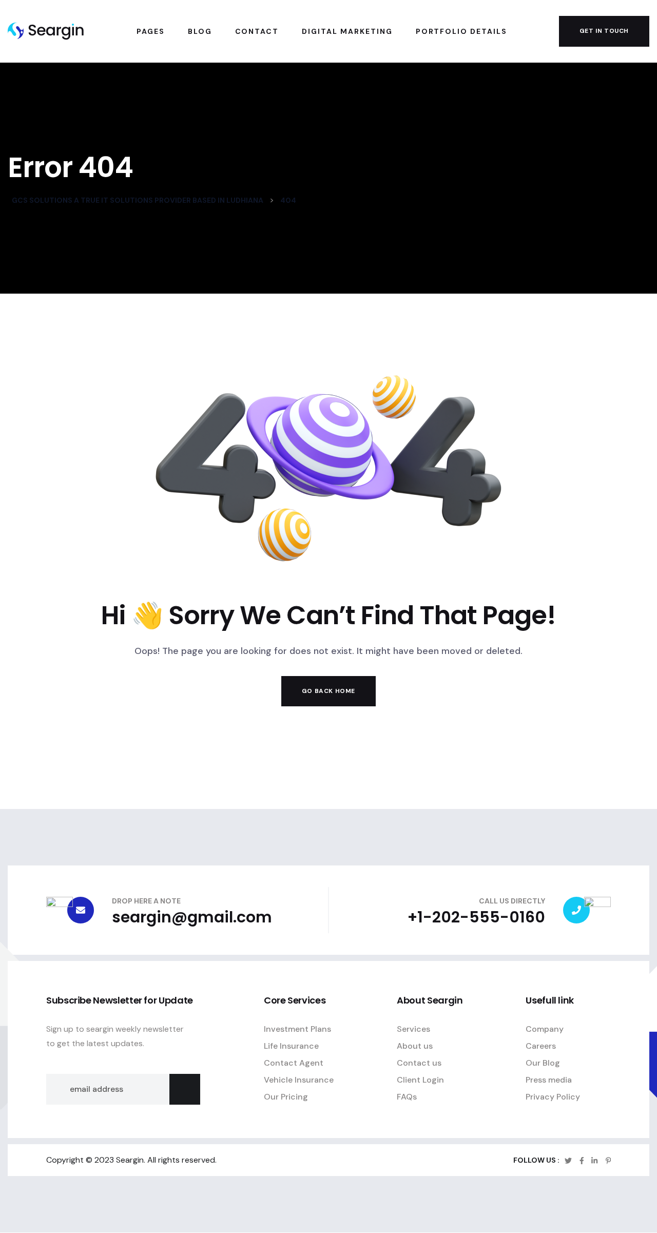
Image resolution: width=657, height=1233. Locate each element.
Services (413, 1029)
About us (415, 1046)
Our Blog (543, 1062)
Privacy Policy (553, 1096)
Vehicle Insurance (299, 1079)
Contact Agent (293, 1062)
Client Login (420, 1079)
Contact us (419, 1062)
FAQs (407, 1096)
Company (545, 1029)
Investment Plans (297, 1029)
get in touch (604, 31)
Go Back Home (328, 691)
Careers (541, 1046)
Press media (549, 1079)
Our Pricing (286, 1096)
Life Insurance (291, 1046)
